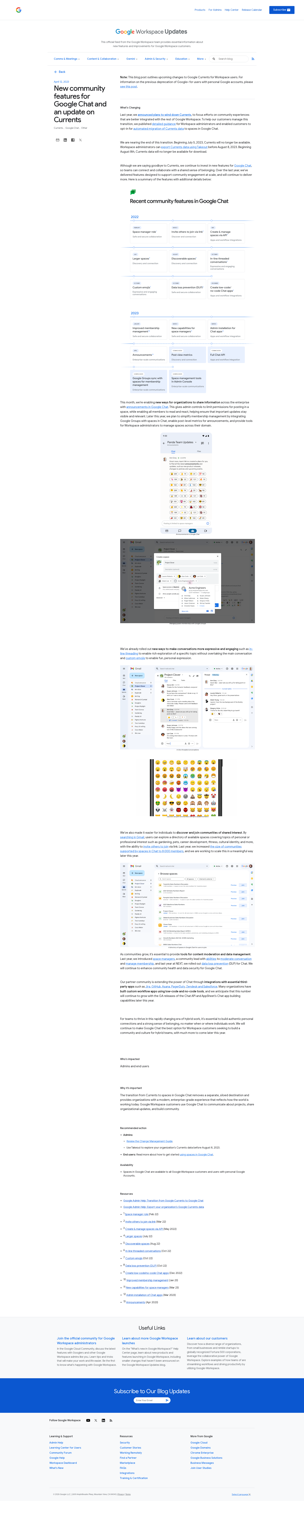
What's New (56, 1468)
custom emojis (135, 658)
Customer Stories (130, 1447)
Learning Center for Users (65, 1447)
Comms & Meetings (66, 58)
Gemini (131, 58)
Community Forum (60, 1452)
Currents (58, 128)
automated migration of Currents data (158, 128)
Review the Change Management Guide (149, 1141)
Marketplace (127, 1463)
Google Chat (72, 128)
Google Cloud (198, 1442)
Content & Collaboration (103, 58)
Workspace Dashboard (63, 1463)
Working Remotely (131, 1452)
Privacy (121, 1494)
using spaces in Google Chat (196, 1154)
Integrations (127, 1473)
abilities (211, 959)
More (201, 58)
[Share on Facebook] (73, 140)
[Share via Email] (57, 140)
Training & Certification (134, 1478)
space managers (164, 959)
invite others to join (155, 846)
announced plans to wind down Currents (164, 115)
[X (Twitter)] (96, 1420)
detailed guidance (164, 124)
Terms (128, 1494)
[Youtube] (88, 1420)
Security (125, 1442)
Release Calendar (252, 10)
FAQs (123, 1468)
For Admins (215, 10)
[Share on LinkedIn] (65, 140)
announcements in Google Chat (147, 407)
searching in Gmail (132, 837)
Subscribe (282, 10)
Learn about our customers (207, 1338)
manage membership (140, 963)
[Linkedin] (103, 1420)
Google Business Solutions (206, 1458)
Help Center (232, 10)
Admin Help (56, 1442)
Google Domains (200, 1447)
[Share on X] (80, 140)
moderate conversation (236, 959)
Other (84, 128)
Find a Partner (128, 1458)
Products (200, 10)
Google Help (57, 1458)
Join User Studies (200, 1468)
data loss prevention (215, 963)
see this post (128, 86)
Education (182, 58)
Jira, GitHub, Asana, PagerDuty (165, 986)
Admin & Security (156, 58)
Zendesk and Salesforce (201, 986)
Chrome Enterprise (202, 1452)
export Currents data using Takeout (184, 147)
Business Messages (202, 1463)
